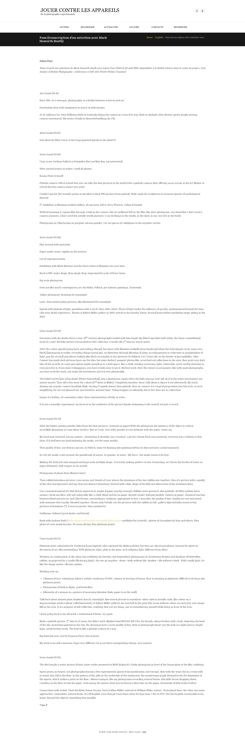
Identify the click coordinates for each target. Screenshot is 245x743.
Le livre (134, 27)
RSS (144, 732)
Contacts (157, 27)
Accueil (64, 27)
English (159, 37)
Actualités (111, 27)
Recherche (180, 27)
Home (150, 37)
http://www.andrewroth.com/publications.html (95, 520)
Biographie (88, 27)
